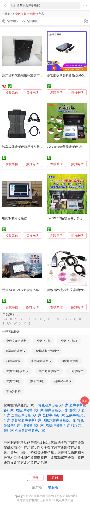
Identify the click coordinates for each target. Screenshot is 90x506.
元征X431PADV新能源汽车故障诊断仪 (28, 290)
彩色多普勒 (13, 391)
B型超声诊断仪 (15, 351)
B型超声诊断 (70, 361)
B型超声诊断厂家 (57, 425)
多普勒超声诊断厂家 (26, 420)
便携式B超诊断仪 (17, 371)
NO (64, 319)
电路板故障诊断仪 (14, 218)
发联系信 (12, 92)
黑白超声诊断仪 (49, 371)
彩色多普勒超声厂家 (30, 430)
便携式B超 (13, 381)
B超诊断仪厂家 (32, 425)
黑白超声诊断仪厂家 (26, 415)
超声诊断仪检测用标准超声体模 (24, 75)
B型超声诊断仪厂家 (29, 410)
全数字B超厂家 (53, 415)
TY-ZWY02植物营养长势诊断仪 (68, 218)
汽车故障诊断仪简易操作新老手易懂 (27, 147)
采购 (84, 400)
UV (9, 323)
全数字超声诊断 (16, 341)
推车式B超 (37, 381)
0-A (5, 319)
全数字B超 (43, 341)
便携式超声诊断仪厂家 (59, 420)
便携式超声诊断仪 (47, 351)
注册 (55, 478)
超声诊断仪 (13, 361)
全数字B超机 (69, 341)
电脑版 (53, 487)
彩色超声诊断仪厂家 (53, 405)
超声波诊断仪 (63, 381)
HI (40, 319)
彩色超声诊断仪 (41, 361)
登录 (35, 478)
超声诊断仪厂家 (56, 410)
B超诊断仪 (76, 371)
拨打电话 (32, 92)
